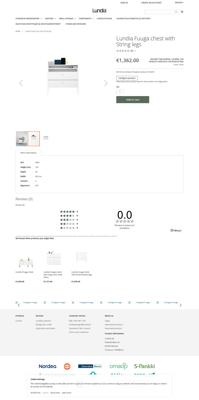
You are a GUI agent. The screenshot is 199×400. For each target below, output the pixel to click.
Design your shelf (44, 324)
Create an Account (151, 2)
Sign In (124, 2)
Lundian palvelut (43, 320)
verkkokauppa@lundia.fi (80, 324)
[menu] (99, 21)
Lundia (19, 320)
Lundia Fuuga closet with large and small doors (53, 274)
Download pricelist (113, 328)
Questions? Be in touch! (79, 328)
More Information (28, 152)
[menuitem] (28, 18)
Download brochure (114, 324)
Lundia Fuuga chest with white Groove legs (81, 273)
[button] (179, 2)
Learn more (66, 392)
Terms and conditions (79, 332)
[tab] (28, 153)
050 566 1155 (80, 320)
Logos (107, 320)
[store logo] (99, 10)
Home (18, 31)
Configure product (127, 78)
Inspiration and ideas (45, 328)
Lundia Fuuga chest (24, 272)
